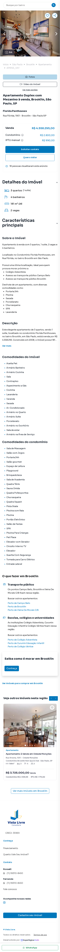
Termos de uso (40, 935)
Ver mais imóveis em (30, 790)
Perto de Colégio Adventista (22, 639)
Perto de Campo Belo (19, 603)
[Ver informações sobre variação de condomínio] (22, 135)
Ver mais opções (30, 90)
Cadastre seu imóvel (30, 915)
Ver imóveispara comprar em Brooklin (22, 683)
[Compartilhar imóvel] (55, 15)
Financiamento (10, 848)
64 (10, 52)
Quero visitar (30, 157)
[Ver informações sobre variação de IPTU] (22, 140)
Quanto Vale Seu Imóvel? (16, 854)
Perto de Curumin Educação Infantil (26, 643)
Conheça (11, 668)
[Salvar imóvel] (47, 15)
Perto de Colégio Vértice (20, 646)
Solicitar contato (30, 149)
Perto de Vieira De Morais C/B (23, 610)
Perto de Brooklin (17, 606)
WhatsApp (31, 947)
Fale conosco (10, 889)
